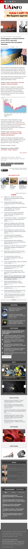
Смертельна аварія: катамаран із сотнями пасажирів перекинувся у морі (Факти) (13, 401)
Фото (14, 362)
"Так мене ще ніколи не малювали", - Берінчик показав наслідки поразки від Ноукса (13, 237)
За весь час (21, 492)
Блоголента (4, 536)
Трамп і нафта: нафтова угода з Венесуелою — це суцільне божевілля (17, 466)
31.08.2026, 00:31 (7, 408)
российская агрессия (19, 163)
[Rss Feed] (5, 2)
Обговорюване (9, 489)
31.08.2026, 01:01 (7, 403)
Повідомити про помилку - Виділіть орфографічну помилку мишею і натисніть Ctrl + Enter (13, 158)
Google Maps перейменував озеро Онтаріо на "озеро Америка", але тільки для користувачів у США (15, 209)
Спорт (7, 534)
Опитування (14, 328)
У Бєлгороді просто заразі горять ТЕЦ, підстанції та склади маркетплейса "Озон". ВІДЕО (14, 272)
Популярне (20, 489)
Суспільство (19, 531)
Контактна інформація (10, 544)
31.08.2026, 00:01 (7, 413)
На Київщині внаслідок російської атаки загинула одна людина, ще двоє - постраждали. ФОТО (14, 377)
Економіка (24, 531)
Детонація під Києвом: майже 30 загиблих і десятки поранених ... (8, 30)
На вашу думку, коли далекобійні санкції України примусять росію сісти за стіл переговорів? (13, 332)
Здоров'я (4, 534)
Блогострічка (14, 398)
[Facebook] (7, 2)
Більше (14, 299)
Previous (1, 27)
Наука (10, 533)
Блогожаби (14, 427)
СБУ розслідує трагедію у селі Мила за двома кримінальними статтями (13, 393)
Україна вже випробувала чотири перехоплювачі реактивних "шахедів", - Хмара (13, 283)
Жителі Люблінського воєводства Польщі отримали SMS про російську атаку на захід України (15, 231)
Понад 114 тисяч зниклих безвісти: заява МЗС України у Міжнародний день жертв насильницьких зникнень (14, 277)
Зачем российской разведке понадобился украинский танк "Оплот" (13, 188)
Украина (3, 163)
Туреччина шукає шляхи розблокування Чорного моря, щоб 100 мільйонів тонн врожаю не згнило (14, 214)
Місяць (14, 492)
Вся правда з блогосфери (6, 36)
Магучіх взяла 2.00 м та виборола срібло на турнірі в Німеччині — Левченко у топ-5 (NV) (14, 421)
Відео (13, 534)
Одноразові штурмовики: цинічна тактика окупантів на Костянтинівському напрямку (16, 473)
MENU (1, 1)
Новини (13, 195)
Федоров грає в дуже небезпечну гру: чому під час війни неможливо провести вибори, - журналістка (17, 322)
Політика (14, 531)
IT (21, 533)
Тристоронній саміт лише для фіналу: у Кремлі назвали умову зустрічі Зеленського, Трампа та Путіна (15, 242)
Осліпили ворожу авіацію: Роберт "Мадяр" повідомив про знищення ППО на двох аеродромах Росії (14, 267)
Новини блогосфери (17, 36)
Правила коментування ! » (21, 193)
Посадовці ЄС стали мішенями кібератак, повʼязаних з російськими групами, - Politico (17, 315)
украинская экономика (6, 165)
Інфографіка (14, 446)
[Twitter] (10, 2)
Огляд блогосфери (18, 534)
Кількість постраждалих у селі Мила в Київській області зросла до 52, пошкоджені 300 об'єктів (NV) (15, 411)
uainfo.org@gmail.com (19, 544)
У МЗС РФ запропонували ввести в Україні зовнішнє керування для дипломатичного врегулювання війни (14, 296)
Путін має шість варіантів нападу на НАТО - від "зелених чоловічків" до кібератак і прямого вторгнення (12, 514)
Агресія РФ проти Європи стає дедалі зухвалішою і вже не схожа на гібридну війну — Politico (17, 309)
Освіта (17, 533)
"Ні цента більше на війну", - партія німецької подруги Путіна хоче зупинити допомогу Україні (15, 219)
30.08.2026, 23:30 (7, 423)
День (6, 492)
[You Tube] (12, 2)
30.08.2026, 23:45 (7, 418)
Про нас (3, 544)
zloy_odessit (23, 152)
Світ (3, 533)
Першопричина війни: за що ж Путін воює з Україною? (17, 478)
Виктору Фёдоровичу (20, 124)
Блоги (14, 462)
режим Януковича (9, 163)
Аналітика (14, 305)
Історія (13, 533)
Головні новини (9, 531)
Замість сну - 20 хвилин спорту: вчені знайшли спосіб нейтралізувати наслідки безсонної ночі (14, 198)
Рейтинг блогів (10, 536)
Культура (7, 533)
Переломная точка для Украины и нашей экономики (12, 83)
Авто (20, 533)
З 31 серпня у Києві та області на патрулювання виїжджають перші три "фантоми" (13, 258)
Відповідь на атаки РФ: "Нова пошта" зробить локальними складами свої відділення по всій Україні (15, 247)
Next (26, 27)
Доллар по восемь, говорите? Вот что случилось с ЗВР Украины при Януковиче (11, 133)
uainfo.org (16, 541)
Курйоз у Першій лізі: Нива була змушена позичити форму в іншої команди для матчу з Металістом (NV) (14, 406)
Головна (3, 531)
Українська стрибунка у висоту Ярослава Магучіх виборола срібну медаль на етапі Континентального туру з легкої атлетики (14, 225)
